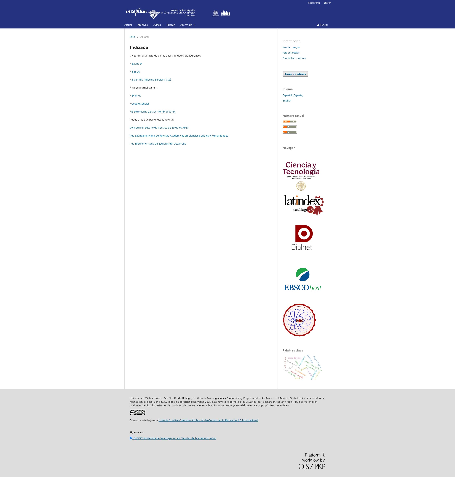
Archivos (143, 24)
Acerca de (186, 24)
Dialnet (136, 95)
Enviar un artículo (295, 74)
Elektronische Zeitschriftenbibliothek (153, 111)
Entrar (327, 2)
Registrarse (314, 2)
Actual (128, 24)
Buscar (171, 24)
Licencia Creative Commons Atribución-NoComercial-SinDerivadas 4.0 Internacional (208, 420)
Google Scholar (140, 103)
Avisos (157, 24)
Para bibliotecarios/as (294, 58)
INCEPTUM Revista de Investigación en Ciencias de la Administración (174, 438)
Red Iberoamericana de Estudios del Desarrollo (158, 143)
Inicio (132, 36)
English (287, 100)
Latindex (137, 63)
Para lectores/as (291, 47)
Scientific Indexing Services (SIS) (151, 79)
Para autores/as (291, 52)
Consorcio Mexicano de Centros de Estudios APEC (159, 127)
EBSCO (136, 71)
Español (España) (293, 95)
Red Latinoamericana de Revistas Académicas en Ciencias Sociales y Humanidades (179, 135)
